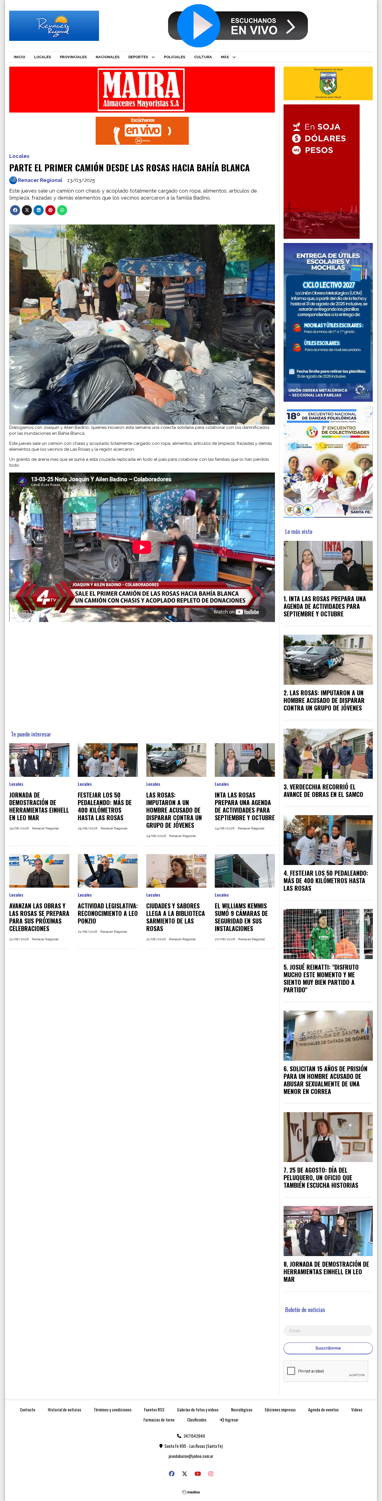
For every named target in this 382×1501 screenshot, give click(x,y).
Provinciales (73, 57)
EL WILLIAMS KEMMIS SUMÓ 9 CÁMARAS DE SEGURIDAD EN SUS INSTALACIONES (241, 917)
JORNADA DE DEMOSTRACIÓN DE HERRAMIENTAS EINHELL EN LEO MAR (39, 806)
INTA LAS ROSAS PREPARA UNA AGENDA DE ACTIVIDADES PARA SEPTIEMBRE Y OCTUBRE (245, 806)
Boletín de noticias (305, 1309)
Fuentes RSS (154, 1409)
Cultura (203, 57)
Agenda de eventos (323, 1409)
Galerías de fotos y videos (197, 1409)
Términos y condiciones (112, 1409)
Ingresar (231, 1419)
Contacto (27, 1409)
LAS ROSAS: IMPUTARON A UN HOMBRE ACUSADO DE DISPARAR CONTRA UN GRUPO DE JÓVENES (174, 809)
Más (225, 57)
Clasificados (196, 1419)
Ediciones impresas (280, 1409)
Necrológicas (241, 1409)
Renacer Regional (40, 180)
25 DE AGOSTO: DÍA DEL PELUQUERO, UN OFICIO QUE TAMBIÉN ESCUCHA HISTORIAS (321, 1177)
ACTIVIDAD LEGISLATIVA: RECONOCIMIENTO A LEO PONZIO (108, 913)
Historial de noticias (64, 1409)
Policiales (174, 57)
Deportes (138, 57)
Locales (42, 57)
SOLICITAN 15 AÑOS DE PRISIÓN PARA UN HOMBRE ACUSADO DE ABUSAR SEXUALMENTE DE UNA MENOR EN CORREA (325, 1080)
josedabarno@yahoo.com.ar (191, 1456)
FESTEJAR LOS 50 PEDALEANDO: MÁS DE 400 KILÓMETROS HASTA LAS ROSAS (105, 806)
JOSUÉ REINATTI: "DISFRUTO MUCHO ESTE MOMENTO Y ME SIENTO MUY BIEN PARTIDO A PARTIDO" (321, 978)
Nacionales (107, 57)
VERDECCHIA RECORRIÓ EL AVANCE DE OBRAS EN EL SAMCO (323, 790)
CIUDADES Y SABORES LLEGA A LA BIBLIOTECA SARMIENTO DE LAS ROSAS (175, 917)
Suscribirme (328, 1348)
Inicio (19, 57)
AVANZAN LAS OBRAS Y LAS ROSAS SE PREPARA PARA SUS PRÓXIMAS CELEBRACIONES (39, 917)
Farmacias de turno (159, 1419)
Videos (356, 1409)
